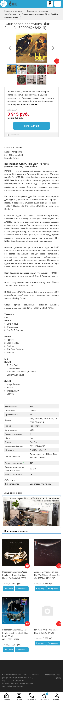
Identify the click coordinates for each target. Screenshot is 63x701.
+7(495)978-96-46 (29, 104)
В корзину (9, 588)
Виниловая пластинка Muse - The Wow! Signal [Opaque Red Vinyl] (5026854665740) (47, 575)
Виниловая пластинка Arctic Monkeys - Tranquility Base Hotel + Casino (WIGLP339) (14, 575)
